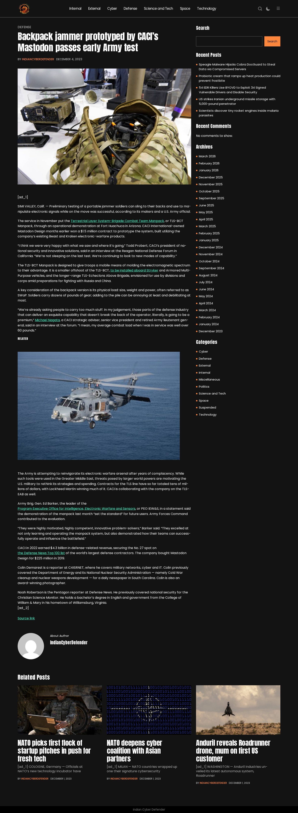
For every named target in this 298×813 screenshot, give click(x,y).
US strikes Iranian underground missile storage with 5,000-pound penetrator (237, 101)
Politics (204, 386)
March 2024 (207, 310)
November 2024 (211, 254)
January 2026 (209, 170)
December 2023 (211, 331)
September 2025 (211, 198)
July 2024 (205, 282)
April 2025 (206, 219)
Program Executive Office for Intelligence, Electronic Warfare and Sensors (76, 508)
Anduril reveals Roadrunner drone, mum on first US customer (233, 751)
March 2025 (207, 226)
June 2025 (206, 205)
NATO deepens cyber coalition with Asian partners (134, 751)
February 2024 (209, 317)
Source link (26, 618)
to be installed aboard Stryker (134, 270)
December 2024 (211, 247)
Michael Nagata (47, 320)
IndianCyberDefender (38, 59)
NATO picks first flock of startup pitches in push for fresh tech (54, 751)
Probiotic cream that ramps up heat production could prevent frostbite (239, 78)
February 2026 (209, 163)
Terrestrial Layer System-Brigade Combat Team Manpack (117, 221)
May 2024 (206, 296)
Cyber (112, 8)
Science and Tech (158, 8)
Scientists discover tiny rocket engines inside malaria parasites (239, 112)
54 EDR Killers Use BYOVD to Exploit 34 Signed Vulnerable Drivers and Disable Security (232, 89)
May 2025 (206, 212)
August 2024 (208, 275)
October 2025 (209, 191)
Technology (206, 8)
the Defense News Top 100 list (41, 553)
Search (202, 28)
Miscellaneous (209, 379)
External (94, 8)
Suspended (207, 407)
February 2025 (209, 233)
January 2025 (209, 240)
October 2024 (209, 261)
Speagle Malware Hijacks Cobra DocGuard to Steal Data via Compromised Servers (237, 66)
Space (185, 8)
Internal (75, 8)
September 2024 (211, 268)
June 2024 (206, 289)
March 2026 (207, 156)
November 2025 (211, 184)
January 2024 (209, 324)
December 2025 (211, 177)
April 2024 (206, 303)
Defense (130, 8)
